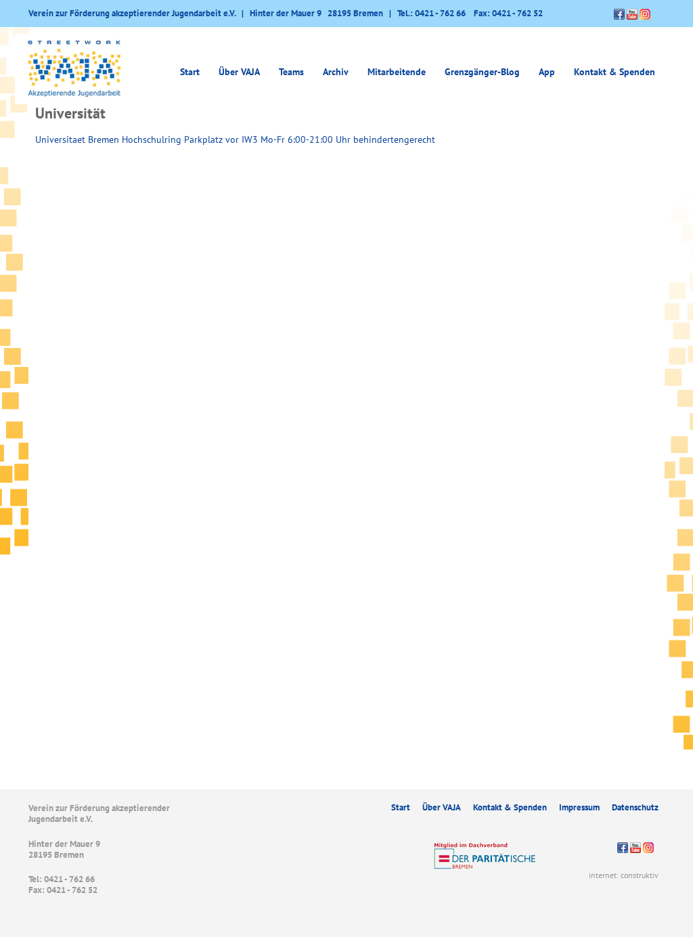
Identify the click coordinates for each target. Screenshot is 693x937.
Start (190, 72)
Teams (291, 72)
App (547, 72)
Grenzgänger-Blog (482, 72)
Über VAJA (441, 807)
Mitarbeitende (396, 72)
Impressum (579, 807)
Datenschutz (635, 807)
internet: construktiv (623, 875)
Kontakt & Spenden (614, 72)
